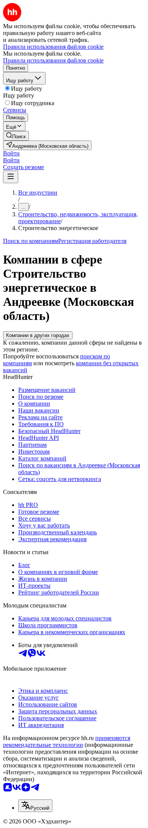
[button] (11, 153)
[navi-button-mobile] (10, 177)
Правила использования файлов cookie (53, 60)
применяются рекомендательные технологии (66, 741)
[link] (16, 136)
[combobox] (35, 805)
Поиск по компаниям (30, 241)
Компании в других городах (37, 335)
